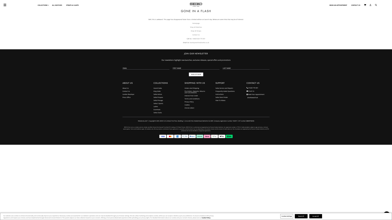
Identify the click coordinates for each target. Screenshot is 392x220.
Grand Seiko (158, 88)
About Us (125, 88)
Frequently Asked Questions (225, 91)
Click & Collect (189, 108)
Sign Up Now (196, 74)
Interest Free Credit (191, 96)
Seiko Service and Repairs (224, 88)
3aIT (146, 121)
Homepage (196, 23)
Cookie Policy (206, 218)
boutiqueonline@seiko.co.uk (199, 42)
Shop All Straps (196, 31)
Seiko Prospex (158, 97)
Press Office (126, 97)
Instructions (219, 94)
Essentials (157, 110)
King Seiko (157, 91)
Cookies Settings (286, 216)
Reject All (301, 216)
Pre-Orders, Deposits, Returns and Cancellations (195, 92)
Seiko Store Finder (221, 97)
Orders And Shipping (192, 88)
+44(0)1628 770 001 (198, 39)
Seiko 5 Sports (158, 103)
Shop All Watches (196, 27)
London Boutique (128, 94)
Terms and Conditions (192, 99)
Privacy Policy (189, 102)
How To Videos (220, 100)
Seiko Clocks (158, 113)
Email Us (251, 91)
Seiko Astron (158, 94)
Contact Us (196, 35)
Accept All (315, 216)
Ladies (156, 106)
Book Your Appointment (256, 94)
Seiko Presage (158, 100)
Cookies (187, 105)
